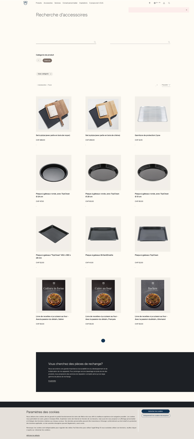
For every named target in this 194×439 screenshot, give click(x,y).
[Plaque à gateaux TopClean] (152, 234)
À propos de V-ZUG (96, 3)
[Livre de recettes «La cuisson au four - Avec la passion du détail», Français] (103, 295)
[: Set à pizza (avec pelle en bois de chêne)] (85, 144)
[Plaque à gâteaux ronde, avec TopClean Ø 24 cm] (53, 172)
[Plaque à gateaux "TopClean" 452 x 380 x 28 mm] (53, 234)
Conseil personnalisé (70, 3)
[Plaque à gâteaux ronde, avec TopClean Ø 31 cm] (152, 172)
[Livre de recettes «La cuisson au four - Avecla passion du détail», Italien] (53, 295)
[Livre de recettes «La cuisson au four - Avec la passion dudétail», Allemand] (152, 295)
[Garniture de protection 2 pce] (152, 114)
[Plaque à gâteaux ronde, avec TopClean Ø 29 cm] (103, 172)
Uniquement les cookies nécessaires (156, 415)
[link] (149, 3)
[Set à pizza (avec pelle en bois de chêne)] (103, 114)
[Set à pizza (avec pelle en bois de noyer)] (53, 114)
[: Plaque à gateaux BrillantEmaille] (85, 267)
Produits (39, 3)
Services (58, 3)
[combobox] (166, 85)
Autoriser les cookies (155, 411)
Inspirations (83, 3)
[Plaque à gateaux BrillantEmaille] (103, 234)
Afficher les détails (33, 435)
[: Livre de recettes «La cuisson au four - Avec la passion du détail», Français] (85, 328)
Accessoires (48, 3)
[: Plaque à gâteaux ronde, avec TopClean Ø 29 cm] (85, 205)
